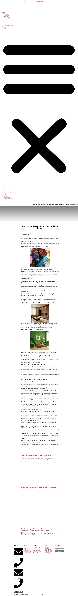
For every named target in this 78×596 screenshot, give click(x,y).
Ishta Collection (6, 23)
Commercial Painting (7, 17)
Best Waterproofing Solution (9, 18)
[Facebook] (15, 592)
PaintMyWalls (55, 244)
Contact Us (4, 28)
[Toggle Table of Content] (31, 278)
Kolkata (5, 20)
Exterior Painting (6, 16)
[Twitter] (19, 592)
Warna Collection (7, 24)
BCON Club (45, 594)
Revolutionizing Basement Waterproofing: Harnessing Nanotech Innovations (39, 488)
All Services (6, 14)
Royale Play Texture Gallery (8, 25)
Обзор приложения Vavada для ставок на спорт (36, 455)
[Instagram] (17, 592)
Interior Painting (6, 15)
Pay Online (4, 27)
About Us (3, 12)
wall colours (32, 288)
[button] (39, 107)
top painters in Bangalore (37, 398)
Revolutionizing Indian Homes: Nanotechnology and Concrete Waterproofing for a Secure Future (38, 529)
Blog (2, 26)
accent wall (42, 352)
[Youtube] (21, 592)
